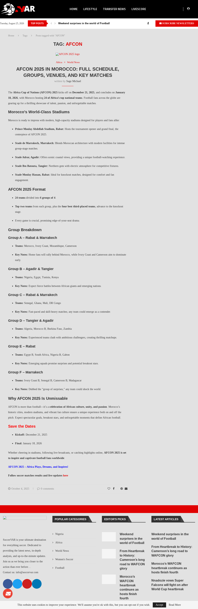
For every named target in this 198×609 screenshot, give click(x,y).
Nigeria (59, 534)
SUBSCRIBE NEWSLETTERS (178, 23)
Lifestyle (90, 9)
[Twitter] (152, 23)
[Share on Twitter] (117, 488)
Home (11, 35)
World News (62, 550)
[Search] (196, 9)
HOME (74, 9)
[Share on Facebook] (113, 488)
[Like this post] (109, 488)
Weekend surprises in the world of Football (84, 23)
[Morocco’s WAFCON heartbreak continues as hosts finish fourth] (109, 579)
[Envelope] (8, 593)
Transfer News (114, 9)
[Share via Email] (126, 488)
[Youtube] (27, 584)
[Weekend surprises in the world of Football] (109, 536)
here (65, 475)
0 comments (47, 488)
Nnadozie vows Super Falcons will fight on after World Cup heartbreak (169, 585)
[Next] (55, 23)
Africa (58, 542)
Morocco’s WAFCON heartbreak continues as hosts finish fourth (169, 568)
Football (59, 567)
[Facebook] (148, 23)
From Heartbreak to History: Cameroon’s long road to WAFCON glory (132, 559)
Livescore (138, 9)
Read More (175, 605)
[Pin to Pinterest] (121, 488)
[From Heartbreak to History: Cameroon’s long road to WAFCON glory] (109, 553)
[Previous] (51, 23)
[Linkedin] (37, 584)
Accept (159, 604)
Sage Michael (73, 81)
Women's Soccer (64, 559)
